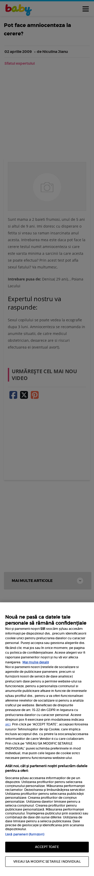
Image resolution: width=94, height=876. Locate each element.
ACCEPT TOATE (47, 847)
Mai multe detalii (35, 662)
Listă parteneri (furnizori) (24, 834)
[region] (47, 739)
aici (7, 724)
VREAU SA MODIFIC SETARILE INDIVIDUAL (46, 861)
